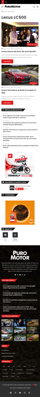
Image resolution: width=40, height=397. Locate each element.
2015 (4, 366)
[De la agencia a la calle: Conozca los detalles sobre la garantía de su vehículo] (7, 322)
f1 (29, 366)
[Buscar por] (38, 7)
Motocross (5, 373)
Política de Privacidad (7, 356)
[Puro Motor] (12, 6)
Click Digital (27, 388)
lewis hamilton (19, 369)
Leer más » (7, 61)
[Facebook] (15, 275)
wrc (18, 376)
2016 (9, 366)
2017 (14, 366)
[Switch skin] (34, 7)
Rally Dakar (5, 376)
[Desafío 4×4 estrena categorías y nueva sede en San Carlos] (33, 322)
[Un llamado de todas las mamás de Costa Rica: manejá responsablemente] (20, 322)
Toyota (12, 376)
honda (11, 369)
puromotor (30, 373)
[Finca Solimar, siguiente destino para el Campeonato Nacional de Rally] (33, 337)
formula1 (5, 369)
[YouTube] (20, 275)
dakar (24, 366)
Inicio (4, 11)
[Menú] (2, 7)
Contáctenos (5, 350)
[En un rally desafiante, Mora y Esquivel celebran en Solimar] (33, 330)
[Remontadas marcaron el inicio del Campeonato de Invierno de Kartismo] (20, 337)
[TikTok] (24, 275)
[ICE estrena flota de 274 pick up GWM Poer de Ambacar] (20, 330)
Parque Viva (21, 373)
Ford (34, 366)
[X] (18, 275)
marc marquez (30, 369)
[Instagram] (22, 275)
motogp (13, 373)
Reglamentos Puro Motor (8, 353)
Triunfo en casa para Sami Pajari (14, 2)
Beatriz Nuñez (6, 48)
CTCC (19, 366)
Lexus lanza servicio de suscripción (18, 51)
